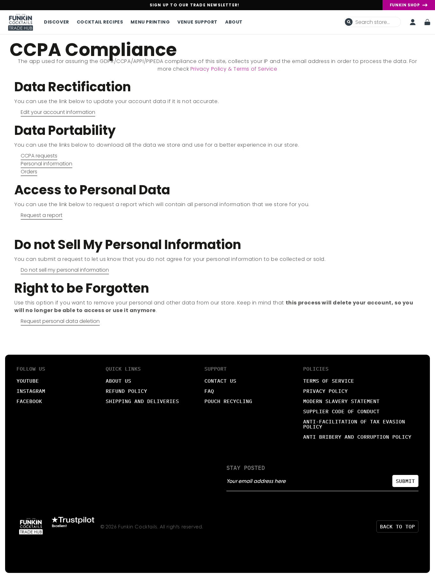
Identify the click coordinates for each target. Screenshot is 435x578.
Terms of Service (328, 381)
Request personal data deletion (60, 321)
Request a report (41, 215)
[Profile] (413, 22)
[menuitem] (58, 22)
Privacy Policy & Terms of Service (233, 69)
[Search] (349, 22)
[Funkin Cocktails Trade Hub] (20, 22)
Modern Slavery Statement (341, 401)
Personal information (46, 163)
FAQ (209, 391)
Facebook (29, 401)
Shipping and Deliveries (142, 401)
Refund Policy (126, 391)
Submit (405, 481)
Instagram (31, 391)
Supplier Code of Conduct (341, 411)
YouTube (28, 381)
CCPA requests (39, 155)
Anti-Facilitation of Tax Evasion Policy (354, 424)
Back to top (397, 526)
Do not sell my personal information (65, 270)
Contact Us (220, 381)
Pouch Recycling (228, 401)
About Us (118, 381)
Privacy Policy (325, 391)
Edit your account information (58, 112)
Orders (29, 171)
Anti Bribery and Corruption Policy (357, 437)
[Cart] (427, 22)
